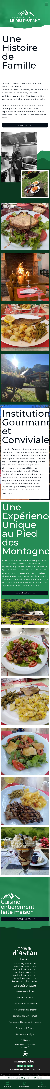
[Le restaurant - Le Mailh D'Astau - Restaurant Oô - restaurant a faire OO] (25, 327)
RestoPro (44, 1075)
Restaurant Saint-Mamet (25, 1010)
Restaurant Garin (25, 997)
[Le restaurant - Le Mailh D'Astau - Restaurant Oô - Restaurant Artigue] (25, 751)
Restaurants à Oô (25, 991)
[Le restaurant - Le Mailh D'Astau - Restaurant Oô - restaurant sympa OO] (25, 801)
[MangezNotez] (25, 1055)
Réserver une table (25, 125)
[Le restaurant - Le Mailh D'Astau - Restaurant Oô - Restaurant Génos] (25, 226)
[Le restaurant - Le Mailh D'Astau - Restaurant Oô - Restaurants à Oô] (25, 612)
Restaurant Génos (25, 1028)
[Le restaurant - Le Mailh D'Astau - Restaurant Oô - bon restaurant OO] (25, 701)
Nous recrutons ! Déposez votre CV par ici (25, 1078)
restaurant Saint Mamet (25, 1016)
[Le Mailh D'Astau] (25, 1061)
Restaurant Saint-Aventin (25, 1003)
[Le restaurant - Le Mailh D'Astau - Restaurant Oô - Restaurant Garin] (25, 165)
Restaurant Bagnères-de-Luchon (25, 1022)
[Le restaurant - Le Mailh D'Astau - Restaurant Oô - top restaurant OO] (25, 277)
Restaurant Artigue (25, 1034)
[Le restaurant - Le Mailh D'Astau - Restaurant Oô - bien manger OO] (25, 378)
